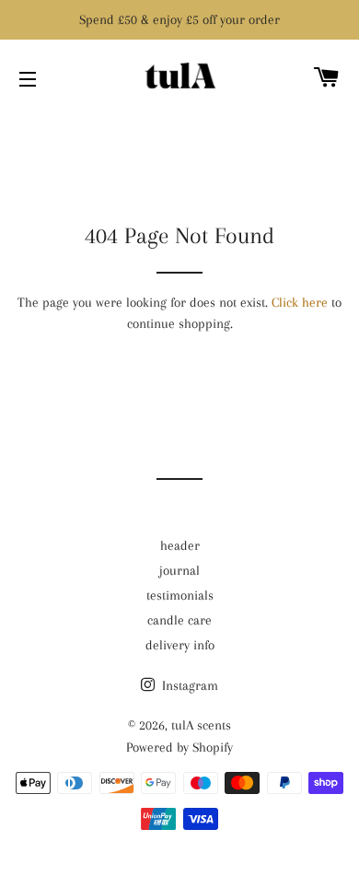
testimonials (180, 595)
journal (179, 570)
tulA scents (201, 725)
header (180, 545)
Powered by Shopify (179, 747)
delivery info (179, 644)
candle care (179, 620)
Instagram (188, 685)
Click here (300, 302)
